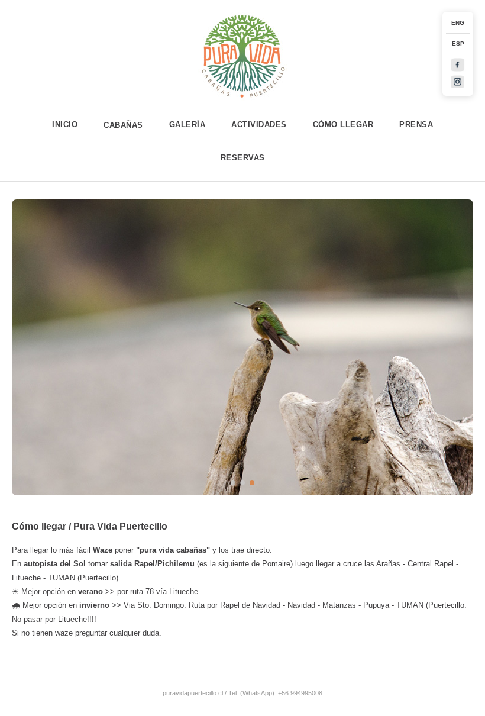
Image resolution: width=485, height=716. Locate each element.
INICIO (64, 124)
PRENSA (416, 124)
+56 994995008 (300, 692)
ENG (457, 23)
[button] (233, 482)
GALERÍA (187, 124)
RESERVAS (243, 157)
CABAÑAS (123, 125)
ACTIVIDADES (259, 124)
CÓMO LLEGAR (343, 124)
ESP (458, 43)
